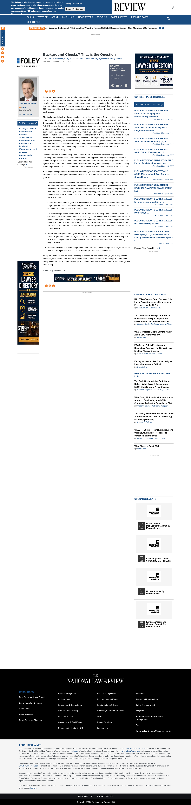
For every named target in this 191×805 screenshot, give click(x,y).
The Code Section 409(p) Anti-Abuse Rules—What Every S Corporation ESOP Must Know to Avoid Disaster (152, 318)
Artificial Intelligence (67, 693)
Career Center (119, 17)
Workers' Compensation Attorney (26, 155)
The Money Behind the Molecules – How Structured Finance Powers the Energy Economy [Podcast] (154, 416)
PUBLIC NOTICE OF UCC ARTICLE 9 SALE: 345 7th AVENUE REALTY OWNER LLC (153, 188)
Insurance (140, 693)
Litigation (140, 711)
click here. (33, 788)
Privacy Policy (141, 749)
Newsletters (85, 17)
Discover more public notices (146, 248)
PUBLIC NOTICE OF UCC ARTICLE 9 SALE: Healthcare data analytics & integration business (151, 127)
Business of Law (65, 716)
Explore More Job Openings (24, 163)
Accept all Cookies (74, 3)
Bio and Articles (25, 114)
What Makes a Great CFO (146, 446)
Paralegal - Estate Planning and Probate (27, 131)
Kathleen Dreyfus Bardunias (148, 324)
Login (172, 7)
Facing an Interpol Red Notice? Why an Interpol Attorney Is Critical (153, 362)
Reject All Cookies (74, 9)
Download (122, 85)
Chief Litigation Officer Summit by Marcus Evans (158, 559)
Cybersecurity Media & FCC (70, 728)
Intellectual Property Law (147, 699)
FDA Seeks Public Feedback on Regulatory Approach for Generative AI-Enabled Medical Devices (153, 348)
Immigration (102, 728)
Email (23, 107)
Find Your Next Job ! (28, 123)
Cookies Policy (17, 14)
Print (113, 85)
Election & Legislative (106, 693)
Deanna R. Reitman (144, 422)
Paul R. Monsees (28, 103)
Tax (137, 725)
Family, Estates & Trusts (107, 705)
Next (163, 28)
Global (100, 716)
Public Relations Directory (30, 720)
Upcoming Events (145, 499)
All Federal (115, 79)
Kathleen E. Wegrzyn (160, 406)
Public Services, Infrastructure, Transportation (149, 718)
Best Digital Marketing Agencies (33, 697)
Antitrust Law (64, 699)
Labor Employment (118, 75)
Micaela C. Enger (155, 354)
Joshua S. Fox (155, 308)
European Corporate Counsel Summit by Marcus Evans (156, 624)
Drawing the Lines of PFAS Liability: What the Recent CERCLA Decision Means (85, 28)
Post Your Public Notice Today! (149, 104)
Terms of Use (127, 749)
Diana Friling (142, 367)
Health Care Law (104, 722)
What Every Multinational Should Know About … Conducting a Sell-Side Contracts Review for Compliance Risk (153, 400)
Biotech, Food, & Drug (68, 711)
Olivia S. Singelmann (145, 438)
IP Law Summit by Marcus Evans (155, 592)
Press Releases (26, 714)
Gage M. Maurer (166, 324)
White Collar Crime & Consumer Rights (153, 731)
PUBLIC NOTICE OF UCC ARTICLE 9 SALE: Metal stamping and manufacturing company (151, 114)
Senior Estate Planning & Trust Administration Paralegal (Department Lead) (28, 143)
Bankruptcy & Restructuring (70, 705)
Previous (160, 28)
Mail (118, 85)
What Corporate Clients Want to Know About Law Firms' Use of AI (153, 333)
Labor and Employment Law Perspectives (103, 59)
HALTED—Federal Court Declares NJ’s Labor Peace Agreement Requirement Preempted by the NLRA (153, 302)
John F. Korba (160, 438)
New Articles (3, 38)
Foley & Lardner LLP (73, 59)
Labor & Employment (145, 705)
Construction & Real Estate (70, 722)
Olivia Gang (141, 337)
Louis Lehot (141, 449)
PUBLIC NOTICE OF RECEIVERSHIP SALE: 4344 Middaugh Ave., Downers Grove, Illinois (151, 174)
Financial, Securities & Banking (110, 711)
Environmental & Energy (108, 699)
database (75, 751)
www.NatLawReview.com (130, 751)
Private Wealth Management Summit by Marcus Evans (158, 525)
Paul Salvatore (142, 308)
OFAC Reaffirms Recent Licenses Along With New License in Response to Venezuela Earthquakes (153, 433)
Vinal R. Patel (142, 354)
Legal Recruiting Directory (30, 703)
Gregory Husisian (144, 406)
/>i (126, 85)
